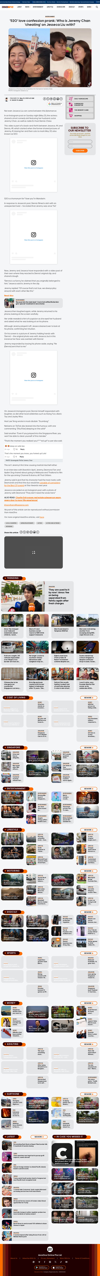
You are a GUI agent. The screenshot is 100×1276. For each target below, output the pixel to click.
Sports (80, 7)
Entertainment (38, 7)
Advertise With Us (29, 1258)
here (42, 517)
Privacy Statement (48, 1258)
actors (40, 523)
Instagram (9, 526)
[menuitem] (19, 7)
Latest (19, 7)
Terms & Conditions (82, 1258)
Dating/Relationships (27, 523)
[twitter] (48, 98)
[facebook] (44, 98)
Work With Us (65, 1258)
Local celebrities (11, 523)
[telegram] (51, 98)
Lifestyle (50, 7)
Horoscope (61, 7)
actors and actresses (52, 523)
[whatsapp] (54, 98)
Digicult (72, 7)
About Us (14, 1258)
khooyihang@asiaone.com (16, 505)
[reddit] (57, 98)
